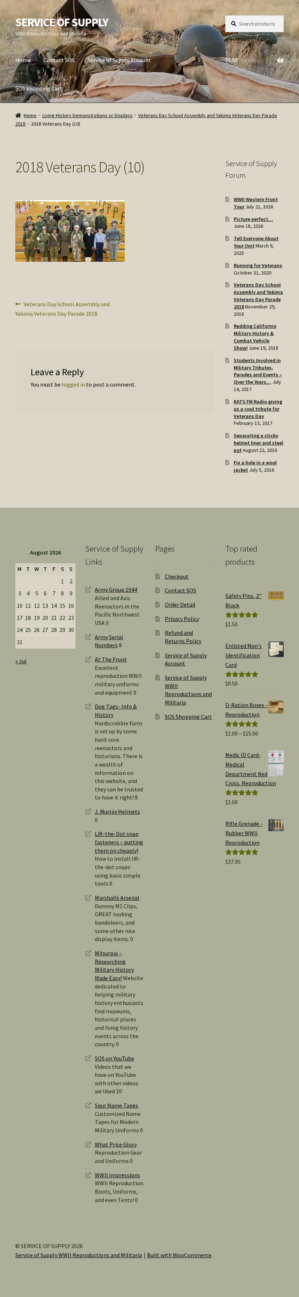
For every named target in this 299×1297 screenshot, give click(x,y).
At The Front (111, 659)
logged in (73, 384)
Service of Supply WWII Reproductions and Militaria (78, 1255)
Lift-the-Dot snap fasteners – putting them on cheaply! (119, 842)
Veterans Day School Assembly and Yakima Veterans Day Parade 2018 (62, 308)
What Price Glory (116, 1144)
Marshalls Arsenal (117, 897)
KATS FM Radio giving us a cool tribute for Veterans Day (258, 408)
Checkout (177, 576)
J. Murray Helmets (117, 811)
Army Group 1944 (116, 589)
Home (23, 60)
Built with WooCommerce (179, 1255)
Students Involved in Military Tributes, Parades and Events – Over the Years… (258, 371)
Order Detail (180, 604)
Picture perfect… (253, 219)
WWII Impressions (117, 1175)
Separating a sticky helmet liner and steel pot (258, 442)
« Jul (21, 661)
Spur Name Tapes (116, 1105)
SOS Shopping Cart (38, 88)
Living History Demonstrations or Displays (87, 115)
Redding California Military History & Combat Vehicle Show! (255, 337)
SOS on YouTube (114, 1058)
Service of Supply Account (119, 60)
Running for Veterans (258, 265)
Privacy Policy (182, 618)
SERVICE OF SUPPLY (61, 22)
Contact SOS (59, 60)
